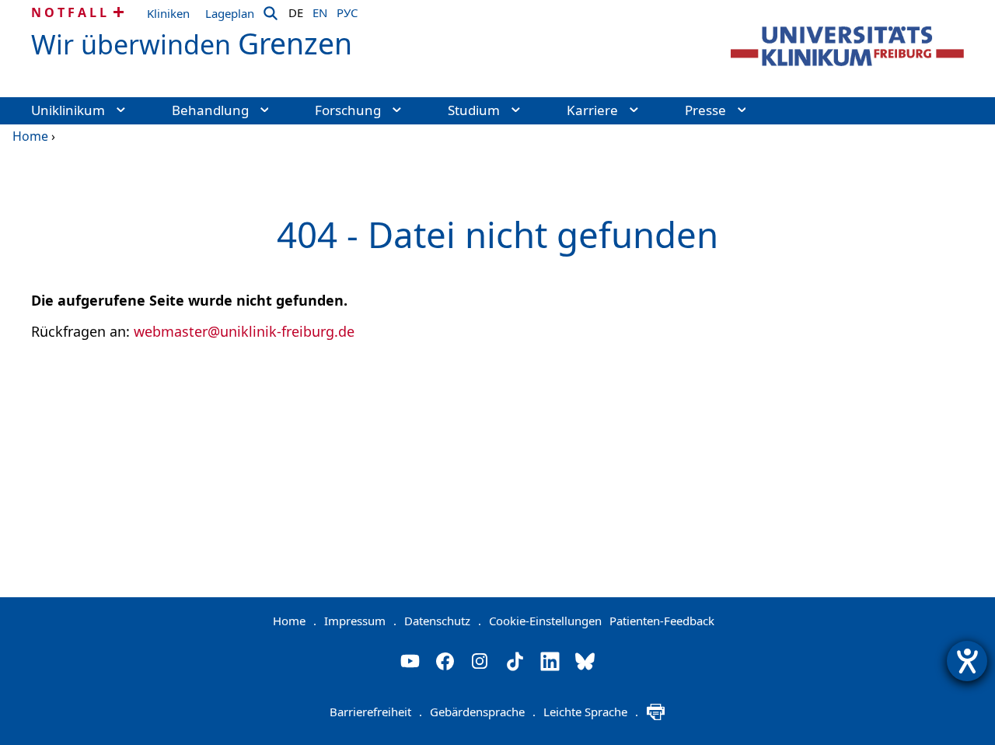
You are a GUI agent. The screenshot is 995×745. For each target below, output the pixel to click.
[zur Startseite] (847, 46)
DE (295, 10)
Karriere (592, 110)
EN (319, 10)
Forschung (348, 110)
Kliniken (168, 13)
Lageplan (229, 13)
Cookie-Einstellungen (545, 620)
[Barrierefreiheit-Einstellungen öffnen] (967, 661)
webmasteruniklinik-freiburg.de (244, 331)
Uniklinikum (68, 110)
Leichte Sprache (590, 711)
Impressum (360, 620)
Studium (474, 110)
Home (30, 136)
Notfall (70, 12)
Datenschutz (442, 620)
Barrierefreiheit (376, 711)
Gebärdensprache (483, 711)
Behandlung (210, 110)
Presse (705, 110)
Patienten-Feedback (661, 620)
